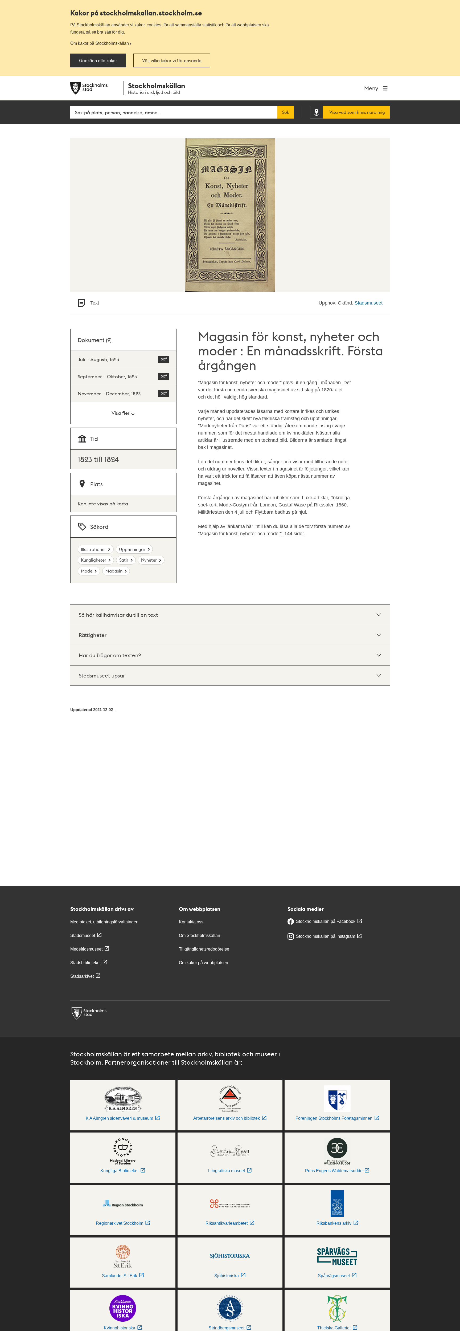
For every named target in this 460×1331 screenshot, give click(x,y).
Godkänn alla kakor (98, 60)
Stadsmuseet (369, 303)
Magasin (113, 571)
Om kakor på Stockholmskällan (99, 43)
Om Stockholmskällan (199, 935)
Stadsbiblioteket (85, 962)
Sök (285, 112)
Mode (86, 571)
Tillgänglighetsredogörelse (204, 949)
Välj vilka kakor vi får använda (172, 60)
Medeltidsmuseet (86, 949)
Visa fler (120, 413)
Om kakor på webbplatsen (203, 962)
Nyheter (149, 560)
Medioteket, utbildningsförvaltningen (104, 922)
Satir (123, 560)
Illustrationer (93, 549)
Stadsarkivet (82, 976)
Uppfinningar (132, 549)
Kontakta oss (191, 922)
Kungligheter (93, 560)
